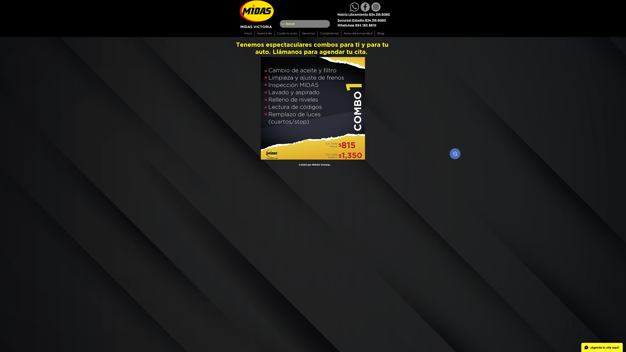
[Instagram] (375, 7)
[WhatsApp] (354, 7)
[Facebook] (365, 7)
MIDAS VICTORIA (256, 27)
